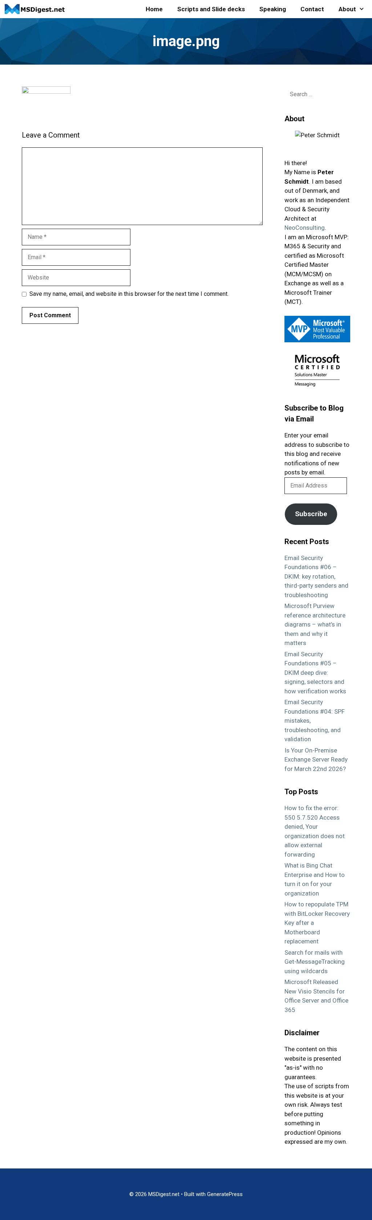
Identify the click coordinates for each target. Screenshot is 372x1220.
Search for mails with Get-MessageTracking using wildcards (314, 962)
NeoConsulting (304, 227)
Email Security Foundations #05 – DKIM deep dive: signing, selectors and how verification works (315, 672)
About (347, 9)
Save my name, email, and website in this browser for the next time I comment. (129, 293)
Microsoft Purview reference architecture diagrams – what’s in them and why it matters (314, 624)
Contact (312, 9)
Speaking (272, 9)
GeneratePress (225, 1194)
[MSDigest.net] (36, 9)
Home (154, 9)
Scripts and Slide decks (211, 9)
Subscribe (311, 514)
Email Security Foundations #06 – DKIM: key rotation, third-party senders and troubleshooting (316, 576)
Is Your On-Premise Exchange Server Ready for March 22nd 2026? (316, 759)
